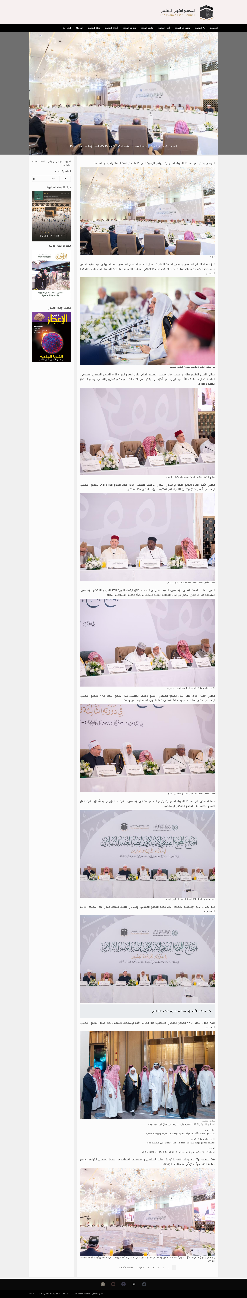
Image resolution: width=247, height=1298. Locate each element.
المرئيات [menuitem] (79, 28)
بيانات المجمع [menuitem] (147, 28)
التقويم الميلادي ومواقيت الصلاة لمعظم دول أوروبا (51, 163)
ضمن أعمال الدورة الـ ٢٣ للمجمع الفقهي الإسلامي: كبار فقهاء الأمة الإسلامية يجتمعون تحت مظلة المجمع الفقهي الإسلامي (147, 1025)
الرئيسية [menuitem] (214, 28)
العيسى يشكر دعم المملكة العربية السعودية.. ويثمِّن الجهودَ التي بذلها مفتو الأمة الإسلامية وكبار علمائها (123, 146)
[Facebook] (144, 1284)
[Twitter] (134, 1284)
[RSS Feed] (103, 1284)
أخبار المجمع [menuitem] (164, 28)
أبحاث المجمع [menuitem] (111, 28)
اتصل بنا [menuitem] (67, 28)
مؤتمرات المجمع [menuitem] (182, 28)
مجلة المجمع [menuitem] (94, 28)
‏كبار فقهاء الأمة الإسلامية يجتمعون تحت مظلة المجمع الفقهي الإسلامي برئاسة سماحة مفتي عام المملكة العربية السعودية (147, 909)
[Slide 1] (129, 151)
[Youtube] (113, 1284)
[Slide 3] (118, 151)
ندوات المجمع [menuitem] (129, 28)
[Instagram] (123, 1284)
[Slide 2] (123, 151)
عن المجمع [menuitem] (200, 28)
